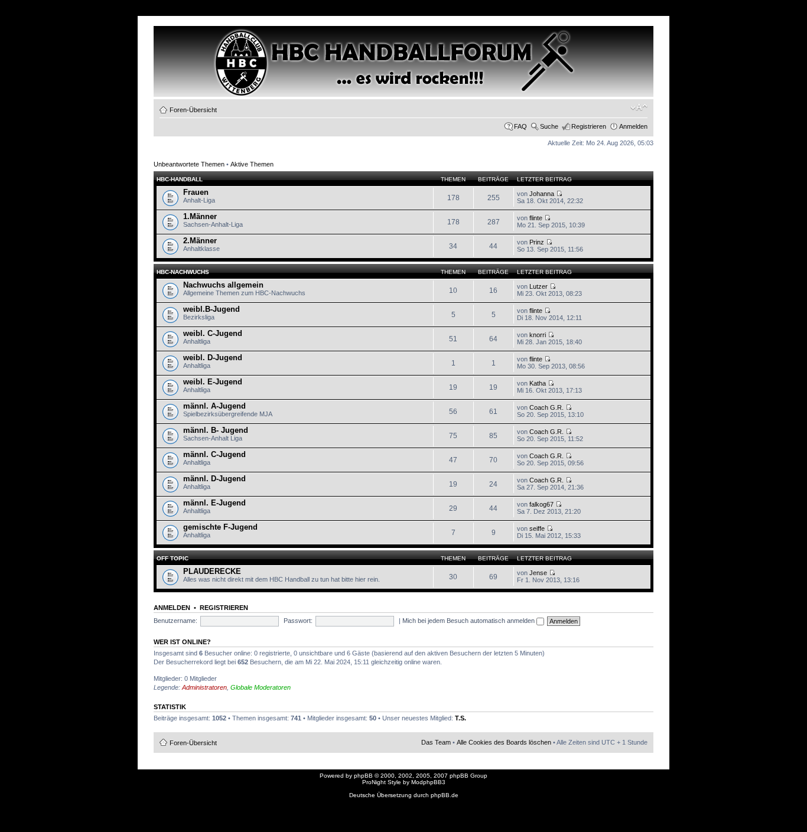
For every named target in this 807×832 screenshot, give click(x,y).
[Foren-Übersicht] (204, 48)
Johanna (541, 193)
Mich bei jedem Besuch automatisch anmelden (469, 620)
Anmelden (633, 126)
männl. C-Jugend (214, 454)
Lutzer (538, 286)
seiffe (537, 528)
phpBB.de (444, 795)
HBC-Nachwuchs (183, 272)
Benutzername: (175, 620)
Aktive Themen (252, 164)
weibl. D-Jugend (212, 357)
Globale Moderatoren (260, 687)
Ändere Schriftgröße (638, 107)
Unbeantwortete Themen (189, 164)
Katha (537, 383)
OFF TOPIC (172, 558)
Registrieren (588, 126)
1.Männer (200, 216)
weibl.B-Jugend (211, 309)
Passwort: (298, 620)
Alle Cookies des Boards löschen (504, 742)
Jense (538, 572)
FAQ (520, 126)
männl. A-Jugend (214, 406)
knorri (537, 334)
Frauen (196, 192)
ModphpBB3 (428, 782)
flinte (535, 217)
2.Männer (200, 240)
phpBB (363, 775)
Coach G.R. (546, 407)
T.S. (460, 718)
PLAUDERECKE (212, 571)
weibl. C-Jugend (212, 333)
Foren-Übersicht (193, 109)
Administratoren (204, 687)
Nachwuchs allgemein (223, 284)
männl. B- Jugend (215, 430)
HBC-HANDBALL (180, 179)
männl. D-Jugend (214, 478)
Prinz (536, 242)
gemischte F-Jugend (220, 527)
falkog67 (541, 504)
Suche (549, 126)
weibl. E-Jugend (212, 381)
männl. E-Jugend (214, 502)
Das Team (436, 742)
